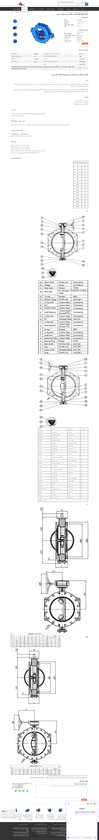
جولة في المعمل (50, 9)
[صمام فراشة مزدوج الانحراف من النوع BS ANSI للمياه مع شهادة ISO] (38, 810)
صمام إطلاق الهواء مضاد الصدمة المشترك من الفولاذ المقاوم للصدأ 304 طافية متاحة (39, 828)
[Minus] (68, 804)
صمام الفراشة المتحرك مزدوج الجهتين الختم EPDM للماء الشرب (58, 835)
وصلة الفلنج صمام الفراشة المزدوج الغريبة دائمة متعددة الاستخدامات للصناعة (16, 817)
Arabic (85, 1)
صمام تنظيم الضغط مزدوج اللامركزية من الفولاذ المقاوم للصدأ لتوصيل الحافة (50, 817)
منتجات (24, 9)
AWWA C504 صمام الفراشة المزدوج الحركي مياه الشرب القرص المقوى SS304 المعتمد (58, 829)
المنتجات (16, 11)
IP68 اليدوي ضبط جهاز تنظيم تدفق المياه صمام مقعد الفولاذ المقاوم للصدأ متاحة (21, 832)
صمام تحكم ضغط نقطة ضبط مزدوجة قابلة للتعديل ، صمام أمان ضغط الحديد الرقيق (20, 835)
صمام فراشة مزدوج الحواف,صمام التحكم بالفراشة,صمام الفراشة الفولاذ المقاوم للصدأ (67, 775)
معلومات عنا (41, 9)
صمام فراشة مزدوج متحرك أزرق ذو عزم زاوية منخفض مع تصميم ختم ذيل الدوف (58, 832)
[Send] (68, 837)
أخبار (82, 9)
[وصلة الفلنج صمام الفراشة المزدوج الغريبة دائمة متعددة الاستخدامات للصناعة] (16, 810)
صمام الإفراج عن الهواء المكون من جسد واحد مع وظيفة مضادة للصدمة (39, 831)
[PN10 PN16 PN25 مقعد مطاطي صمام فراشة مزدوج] (15, 21)
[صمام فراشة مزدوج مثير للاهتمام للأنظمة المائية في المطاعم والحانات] (27, 810)
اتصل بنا (68, 9)
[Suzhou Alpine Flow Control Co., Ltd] (19, 3)
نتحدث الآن (75, 9)
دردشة (85, 43)
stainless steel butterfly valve (37, 777)
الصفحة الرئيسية (16, 9)
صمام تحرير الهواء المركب (40, 824)
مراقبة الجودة (60, 9)
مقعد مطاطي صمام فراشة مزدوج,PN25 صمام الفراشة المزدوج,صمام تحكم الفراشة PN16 (66, 777)
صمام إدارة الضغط (24, 824)
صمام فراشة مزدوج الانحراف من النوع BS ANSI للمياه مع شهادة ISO (39, 817)
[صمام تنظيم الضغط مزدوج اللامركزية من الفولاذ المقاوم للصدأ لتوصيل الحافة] (49, 810)
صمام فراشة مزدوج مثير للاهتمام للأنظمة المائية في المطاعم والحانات (27, 816)
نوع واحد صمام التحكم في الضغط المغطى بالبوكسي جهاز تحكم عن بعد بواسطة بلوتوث (21, 829)
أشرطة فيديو (32, 9)
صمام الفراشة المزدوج (24, 11)
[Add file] (95, 837)
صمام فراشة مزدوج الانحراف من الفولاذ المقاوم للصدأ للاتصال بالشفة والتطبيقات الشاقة (60, 817)
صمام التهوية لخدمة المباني (42, 833)
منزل (12, 11)
